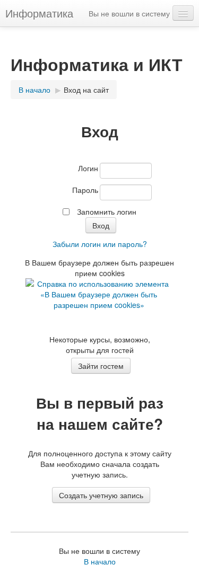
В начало (100, 561)
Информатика (39, 13)
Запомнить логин (106, 211)
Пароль (85, 189)
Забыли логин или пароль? (100, 244)
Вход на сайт (86, 89)
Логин (88, 168)
